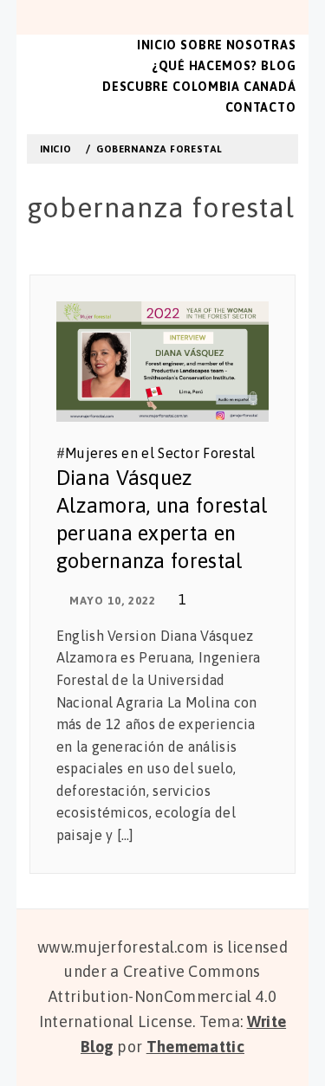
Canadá (270, 87)
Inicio (157, 45)
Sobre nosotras (238, 45)
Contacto (260, 107)
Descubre (135, 87)
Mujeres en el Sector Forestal (160, 453)
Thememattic (195, 1047)
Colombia (206, 87)
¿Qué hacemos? (204, 66)
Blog (278, 66)
